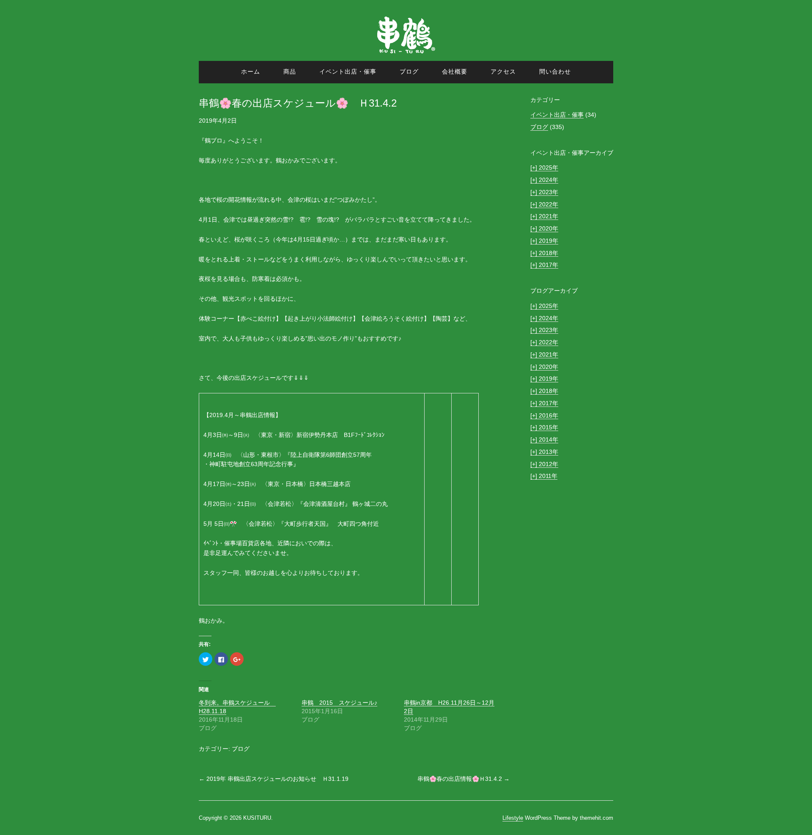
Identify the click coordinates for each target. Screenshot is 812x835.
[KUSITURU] (406, 56)
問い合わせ (555, 71)
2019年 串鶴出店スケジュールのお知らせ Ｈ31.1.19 (273, 778)
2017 (541, 264)
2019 (541, 240)
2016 (541, 415)
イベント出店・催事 (347, 71)
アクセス (503, 71)
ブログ (409, 71)
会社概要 (454, 71)
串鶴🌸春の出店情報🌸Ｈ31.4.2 (463, 778)
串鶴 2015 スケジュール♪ (339, 702)
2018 (541, 253)
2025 (541, 167)
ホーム (250, 71)
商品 (289, 71)
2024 (541, 179)
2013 (541, 451)
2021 (541, 216)
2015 (541, 427)
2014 (541, 439)
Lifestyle (512, 818)
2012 (541, 464)
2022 (541, 204)
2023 (541, 192)
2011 (540, 475)
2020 (541, 228)
